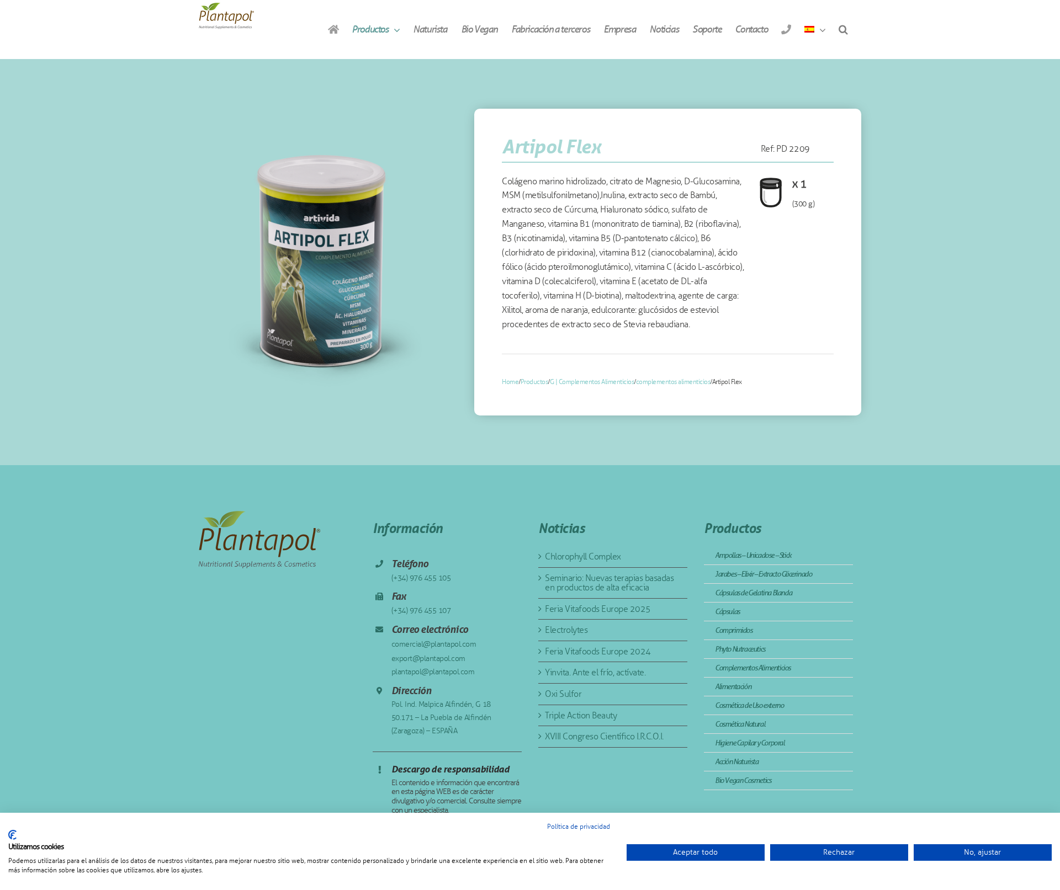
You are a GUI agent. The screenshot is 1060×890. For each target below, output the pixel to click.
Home (510, 382)
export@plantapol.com (428, 658)
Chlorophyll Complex (583, 556)
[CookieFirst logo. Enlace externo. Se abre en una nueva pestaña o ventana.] (12, 835)
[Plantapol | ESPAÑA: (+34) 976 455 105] (786, 29)
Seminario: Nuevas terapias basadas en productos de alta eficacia (609, 583)
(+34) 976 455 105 (421, 578)
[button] (843, 29)
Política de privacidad (578, 826)
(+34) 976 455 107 (421, 610)
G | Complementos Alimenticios (592, 382)
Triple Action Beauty (581, 715)
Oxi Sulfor (563, 694)
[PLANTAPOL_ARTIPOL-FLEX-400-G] (323, 261)
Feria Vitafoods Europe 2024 (598, 651)
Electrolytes (566, 630)
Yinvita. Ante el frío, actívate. (595, 672)
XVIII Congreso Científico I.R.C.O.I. (604, 736)
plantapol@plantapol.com (433, 671)
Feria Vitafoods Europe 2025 (598, 609)
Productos (534, 382)
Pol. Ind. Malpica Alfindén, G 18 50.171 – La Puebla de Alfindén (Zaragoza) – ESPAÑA (441, 718)
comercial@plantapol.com (433, 644)
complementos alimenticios (673, 382)
